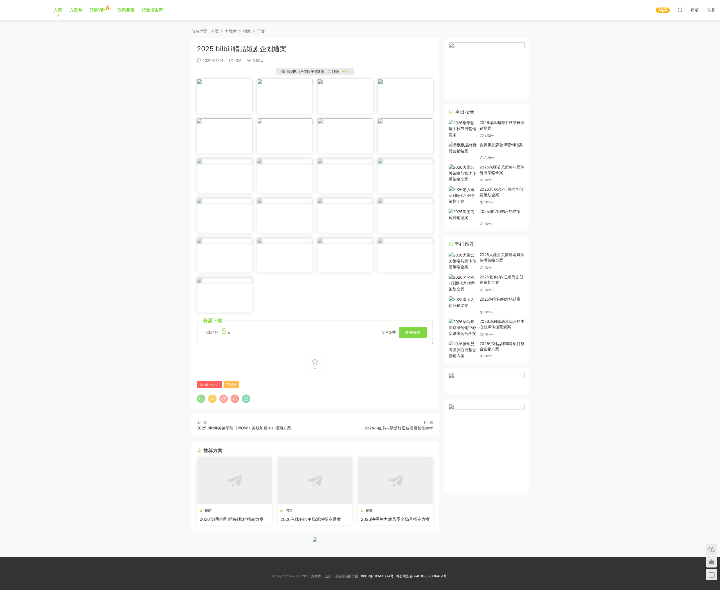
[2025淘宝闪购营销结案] (463, 214)
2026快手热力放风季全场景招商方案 (395, 519)
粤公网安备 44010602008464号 (421, 576)
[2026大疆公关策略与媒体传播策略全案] (463, 173)
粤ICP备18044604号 (378, 576)
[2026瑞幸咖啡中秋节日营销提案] (463, 129)
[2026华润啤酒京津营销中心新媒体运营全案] (463, 327)
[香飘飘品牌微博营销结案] (463, 148)
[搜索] (680, 10)
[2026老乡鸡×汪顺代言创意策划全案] (463, 195)
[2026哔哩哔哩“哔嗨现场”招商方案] (234, 480)
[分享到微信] (201, 399)
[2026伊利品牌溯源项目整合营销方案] (463, 350)
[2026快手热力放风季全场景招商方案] (395, 480)
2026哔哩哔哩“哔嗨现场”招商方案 (232, 519)
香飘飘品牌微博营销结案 (501, 144)
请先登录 (413, 332)
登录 (345, 71)
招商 (238, 60)
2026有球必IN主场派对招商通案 (310, 519)
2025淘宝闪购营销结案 (500, 211)
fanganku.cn (209, 384)
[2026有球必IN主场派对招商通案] (315, 480)
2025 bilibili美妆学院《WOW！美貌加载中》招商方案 (244, 427)
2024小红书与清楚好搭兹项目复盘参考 (398, 427)
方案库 (23, 10)
